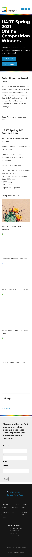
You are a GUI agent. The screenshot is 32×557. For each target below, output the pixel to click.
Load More (6, 408)
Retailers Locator (4, 509)
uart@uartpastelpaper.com (17, 536)
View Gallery (9, 59)
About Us (5, 504)
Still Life (24, 515)
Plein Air (24, 510)
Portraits (24, 512)
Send (6, 479)
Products (15, 504)
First (5, 454)
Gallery (25, 504)
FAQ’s (13, 512)
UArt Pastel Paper (15, 509)
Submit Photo (9, 64)
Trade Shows (5, 512)
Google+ (22, 552)
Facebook (15, 552)
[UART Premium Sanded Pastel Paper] (9, 9)
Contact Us (5, 517)
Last (5, 461)
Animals (24, 507)
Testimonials (5, 515)
